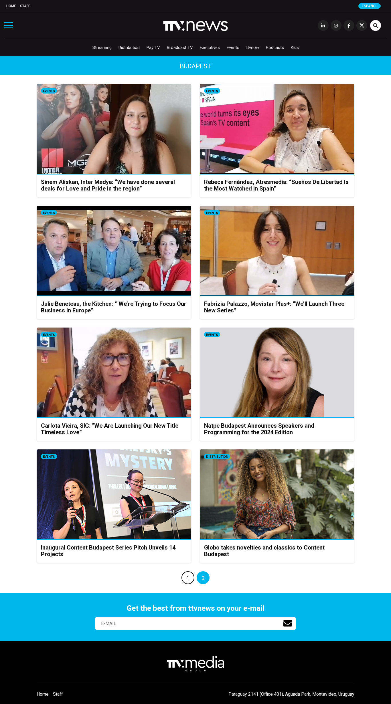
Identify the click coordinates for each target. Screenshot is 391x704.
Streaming (102, 47)
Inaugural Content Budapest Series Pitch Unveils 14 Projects (108, 551)
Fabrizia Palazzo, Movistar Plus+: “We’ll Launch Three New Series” (274, 307)
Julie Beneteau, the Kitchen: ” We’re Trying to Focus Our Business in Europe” (113, 307)
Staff (25, 6)
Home (11, 6)
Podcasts (275, 47)
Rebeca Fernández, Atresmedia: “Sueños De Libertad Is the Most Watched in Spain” (276, 185)
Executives (210, 47)
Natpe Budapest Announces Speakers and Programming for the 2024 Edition (259, 429)
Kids (295, 47)
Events (233, 47)
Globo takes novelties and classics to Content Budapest (264, 551)
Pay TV (153, 47)
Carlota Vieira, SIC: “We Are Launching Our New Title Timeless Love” (109, 429)
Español (369, 6)
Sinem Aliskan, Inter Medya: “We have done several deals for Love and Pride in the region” (108, 185)
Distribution (129, 47)
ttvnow (252, 47)
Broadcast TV (180, 47)
